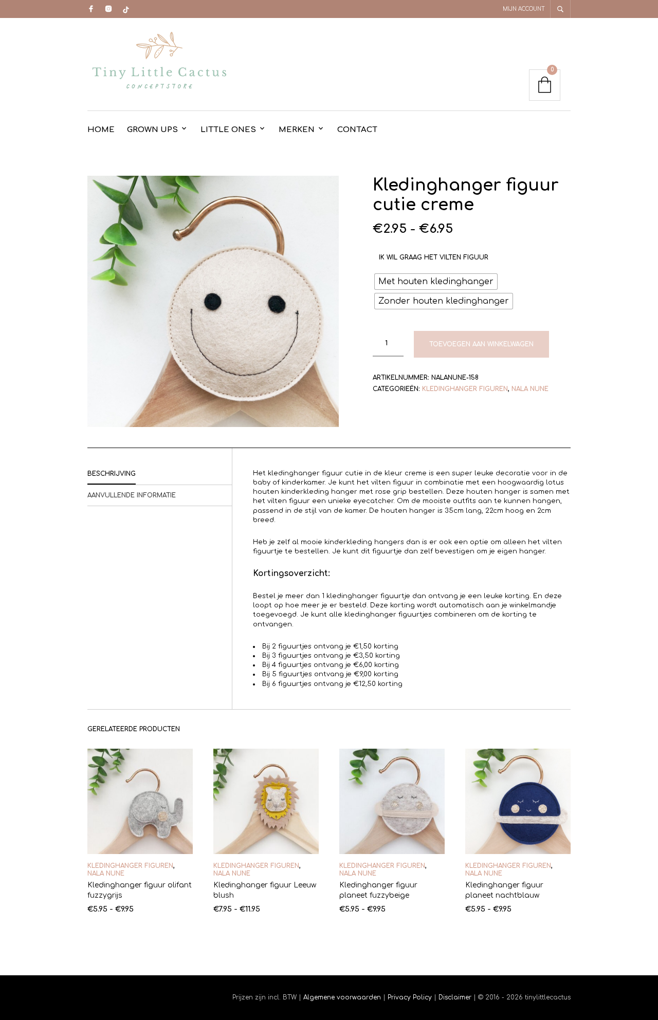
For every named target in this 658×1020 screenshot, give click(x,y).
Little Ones (228, 129)
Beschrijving (111, 473)
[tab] (159, 474)
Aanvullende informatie (131, 495)
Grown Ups (152, 129)
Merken (297, 129)
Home (101, 129)
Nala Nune (530, 389)
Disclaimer (455, 997)
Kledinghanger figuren (465, 389)
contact (357, 129)
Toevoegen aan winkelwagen (481, 344)
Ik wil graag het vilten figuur (433, 257)
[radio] (436, 281)
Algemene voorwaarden (342, 997)
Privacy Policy (410, 997)
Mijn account (524, 9)
